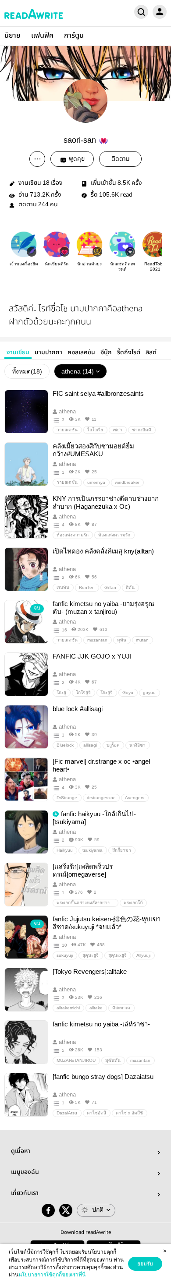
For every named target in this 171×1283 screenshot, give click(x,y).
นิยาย (12, 35)
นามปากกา (48, 352)
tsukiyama (92, 850)
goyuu (149, 692)
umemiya (96, 482)
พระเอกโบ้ (133, 902)
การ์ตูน (74, 35)
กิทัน (130, 587)
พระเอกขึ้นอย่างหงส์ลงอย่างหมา (87, 902)
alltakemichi (68, 1007)
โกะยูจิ (106, 692)
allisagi (90, 745)
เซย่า (117, 429)
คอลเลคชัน (81, 352)
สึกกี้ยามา (121, 850)
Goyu (127, 692)
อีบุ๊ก (106, 352)
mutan (142, 640)
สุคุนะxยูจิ (117, 955)
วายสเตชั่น (67, 429)
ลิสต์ (151, 352)
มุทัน (121, 640)
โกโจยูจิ (83, 692)
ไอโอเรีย (95, 429)
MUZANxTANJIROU (76, 1060)
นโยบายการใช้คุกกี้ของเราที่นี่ (52, 1275)
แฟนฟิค (42, 35)
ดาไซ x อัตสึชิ (129, 1112)
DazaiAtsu (67, 1112)
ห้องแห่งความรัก (73, 534)
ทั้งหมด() (27, 371)
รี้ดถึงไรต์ (128, 352)
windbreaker (127, 482)
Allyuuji (143, 955)
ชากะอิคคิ (141, 429)
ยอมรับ (145, 1264)
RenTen (87, 587)
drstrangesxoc (101, 797)
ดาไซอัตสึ (96, 1112)
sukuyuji (65, 955)
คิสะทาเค (121, 1007)
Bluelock (65, 745)
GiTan (110, 587)
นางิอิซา (137, 745)
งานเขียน (18, 352)
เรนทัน (63, 587)
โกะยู (61, 692)
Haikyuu (65, 850)
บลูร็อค (113, 745)
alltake (96, 1007)
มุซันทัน (113, 1060)
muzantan (97, 640)
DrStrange (67, 797)
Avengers (134, 797)
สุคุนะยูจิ (90, 955)
